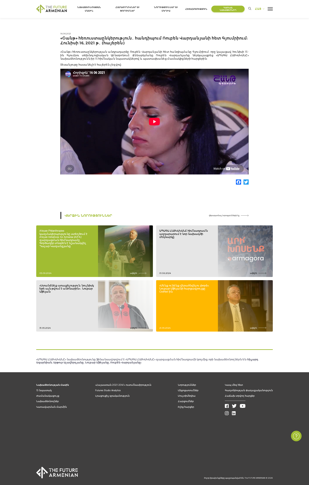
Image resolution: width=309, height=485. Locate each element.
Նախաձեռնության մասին (52, 385)
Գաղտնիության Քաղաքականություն (249, 390)
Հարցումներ (186, 401)
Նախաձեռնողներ (47, 401)
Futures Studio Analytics (108, 390)
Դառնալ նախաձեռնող (228, 8)
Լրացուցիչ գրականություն (112, 396)
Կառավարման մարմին (51, 407)
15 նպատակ (44, 390)
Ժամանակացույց (47, 396)
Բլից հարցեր (186, 407)
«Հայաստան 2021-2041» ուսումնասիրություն (123, 385)
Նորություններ (187, 385)
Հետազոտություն (196, 9)
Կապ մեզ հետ (234, 385)
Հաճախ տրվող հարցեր (240, 396)
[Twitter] (246, 182)
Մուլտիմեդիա (187, 396)
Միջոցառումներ (188, 390)
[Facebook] (238, 182)
